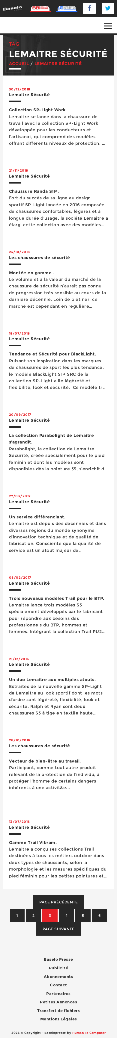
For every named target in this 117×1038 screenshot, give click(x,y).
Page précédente (58, 902)
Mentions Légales (58, 1019)
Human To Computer (89, 1033)
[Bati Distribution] (66, 8)
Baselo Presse (58, 959)
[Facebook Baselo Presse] (89, 8)
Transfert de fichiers (58, 1010)
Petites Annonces (58, 1002)
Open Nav (108, 26)
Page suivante (59, 929)
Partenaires (58, 993)
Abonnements (59, 976)
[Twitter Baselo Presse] (108, 8)
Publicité (58, 967)
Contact (58, 984)
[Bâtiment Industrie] (40, 8)
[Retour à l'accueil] (12, 8)
